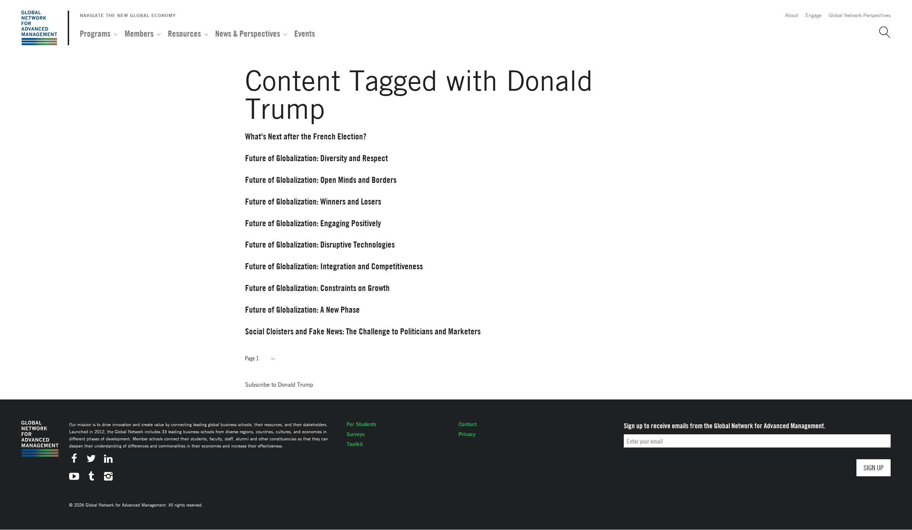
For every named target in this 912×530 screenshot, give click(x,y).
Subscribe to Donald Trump (279, 384)
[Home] (39, 28)
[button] (882, 32)
